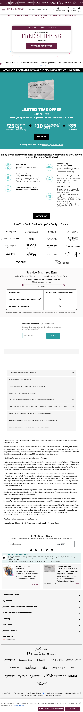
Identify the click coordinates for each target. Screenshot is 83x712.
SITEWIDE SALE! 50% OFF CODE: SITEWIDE (32, 16)
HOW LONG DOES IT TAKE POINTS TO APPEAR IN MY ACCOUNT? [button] (27, 386)
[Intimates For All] (10, 246)
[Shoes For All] (31, 246)
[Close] (80, 701)
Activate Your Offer (41, 46)
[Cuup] (72, 254)
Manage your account (52, 145)
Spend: (41, 286)
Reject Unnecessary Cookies (51, 709)
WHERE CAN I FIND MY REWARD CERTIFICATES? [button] (22, 393)
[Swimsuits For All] (52, 246)
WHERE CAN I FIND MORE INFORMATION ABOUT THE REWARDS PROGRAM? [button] (30, 413)
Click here (8, 458)
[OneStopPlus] (10, 232)
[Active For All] (73, 238)
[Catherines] (73, 232)
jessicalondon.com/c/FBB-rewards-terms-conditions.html (47, 465)
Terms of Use (19, 693)
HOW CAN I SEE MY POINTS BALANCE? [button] (20, 379)
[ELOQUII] (70, 667)
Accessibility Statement (54, 695)
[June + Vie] (52, 238)
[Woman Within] (31, 232)
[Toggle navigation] (3, 10)
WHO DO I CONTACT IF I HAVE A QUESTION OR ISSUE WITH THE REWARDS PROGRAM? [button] (33, 420)
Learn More (43, 65)
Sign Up (53, 335)
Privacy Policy (7, 693)
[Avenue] (21, 262)
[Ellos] (31, 239)
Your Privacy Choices (34, 693)
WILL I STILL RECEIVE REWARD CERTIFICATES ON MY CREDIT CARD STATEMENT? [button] (31, 400)
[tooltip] (7, 3)
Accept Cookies (72, 709)
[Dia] (62, 262)
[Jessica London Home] (15, 9)
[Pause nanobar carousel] (39, 17)
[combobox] (41, 9)
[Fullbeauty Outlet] (31, 254)
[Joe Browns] (30, 667)
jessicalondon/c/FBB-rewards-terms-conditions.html (39, 454)
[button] (68, 10)
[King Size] (10, 254)
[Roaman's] (51, 232)
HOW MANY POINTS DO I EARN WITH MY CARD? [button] (22, 372)
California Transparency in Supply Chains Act (63, 693)
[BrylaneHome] (72, 246)
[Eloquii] (52, 254)
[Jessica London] (10, 239)
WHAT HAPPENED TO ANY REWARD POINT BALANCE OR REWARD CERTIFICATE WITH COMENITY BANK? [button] (38, 406)
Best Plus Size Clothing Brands (32, 695)
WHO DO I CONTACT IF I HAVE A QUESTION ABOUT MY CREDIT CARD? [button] (29, 427)
